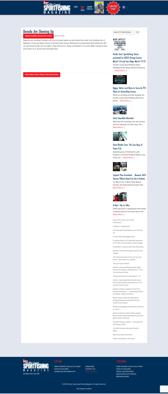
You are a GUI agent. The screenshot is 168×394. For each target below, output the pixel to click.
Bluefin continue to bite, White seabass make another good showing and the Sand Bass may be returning (128, 315)
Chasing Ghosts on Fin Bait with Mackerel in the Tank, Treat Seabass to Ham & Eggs (128, 242)
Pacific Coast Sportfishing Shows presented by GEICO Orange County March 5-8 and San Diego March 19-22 (129, 57)
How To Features (61, 369)
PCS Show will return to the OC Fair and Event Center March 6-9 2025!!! (127, 259)
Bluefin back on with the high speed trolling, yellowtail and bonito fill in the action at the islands (126, 300)
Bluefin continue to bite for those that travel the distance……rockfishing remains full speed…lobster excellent (128, 291)
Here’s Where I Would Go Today (67, 366)
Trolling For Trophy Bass (121, 226)
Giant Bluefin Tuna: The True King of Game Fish (127, 146)
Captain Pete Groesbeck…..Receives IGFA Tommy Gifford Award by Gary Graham (129, 176)
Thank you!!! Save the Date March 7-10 (127, 276)
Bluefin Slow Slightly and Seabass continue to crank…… (128, 308)
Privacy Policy (91, 371)
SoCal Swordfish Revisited (123, 118)
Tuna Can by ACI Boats (121, 263)
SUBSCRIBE (89, 366)
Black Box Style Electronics (122, 335)
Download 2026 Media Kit (64, 371)
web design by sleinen (84, 388)
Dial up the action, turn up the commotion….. (123, 221)
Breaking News (122, 376)
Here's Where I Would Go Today (38, 36)
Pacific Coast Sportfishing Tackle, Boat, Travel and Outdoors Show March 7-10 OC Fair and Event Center (128, 270)
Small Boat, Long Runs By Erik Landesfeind (128, 247)
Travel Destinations (125, 371)
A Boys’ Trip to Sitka (121, 205)
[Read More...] (121, 71)
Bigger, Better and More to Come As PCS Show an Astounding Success (129, 89)
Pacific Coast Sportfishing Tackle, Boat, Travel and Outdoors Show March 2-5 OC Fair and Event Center (127, 282)
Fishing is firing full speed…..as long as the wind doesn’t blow (128, 323)
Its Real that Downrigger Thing (124, 237)
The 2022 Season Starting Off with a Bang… (126, 330)
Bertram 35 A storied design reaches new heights (128, 252)
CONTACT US (90, 369)
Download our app (31, 374)
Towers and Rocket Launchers (124, 339)
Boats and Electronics (126, 374)
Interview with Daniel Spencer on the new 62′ (128, 232)
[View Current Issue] (99, 8)
